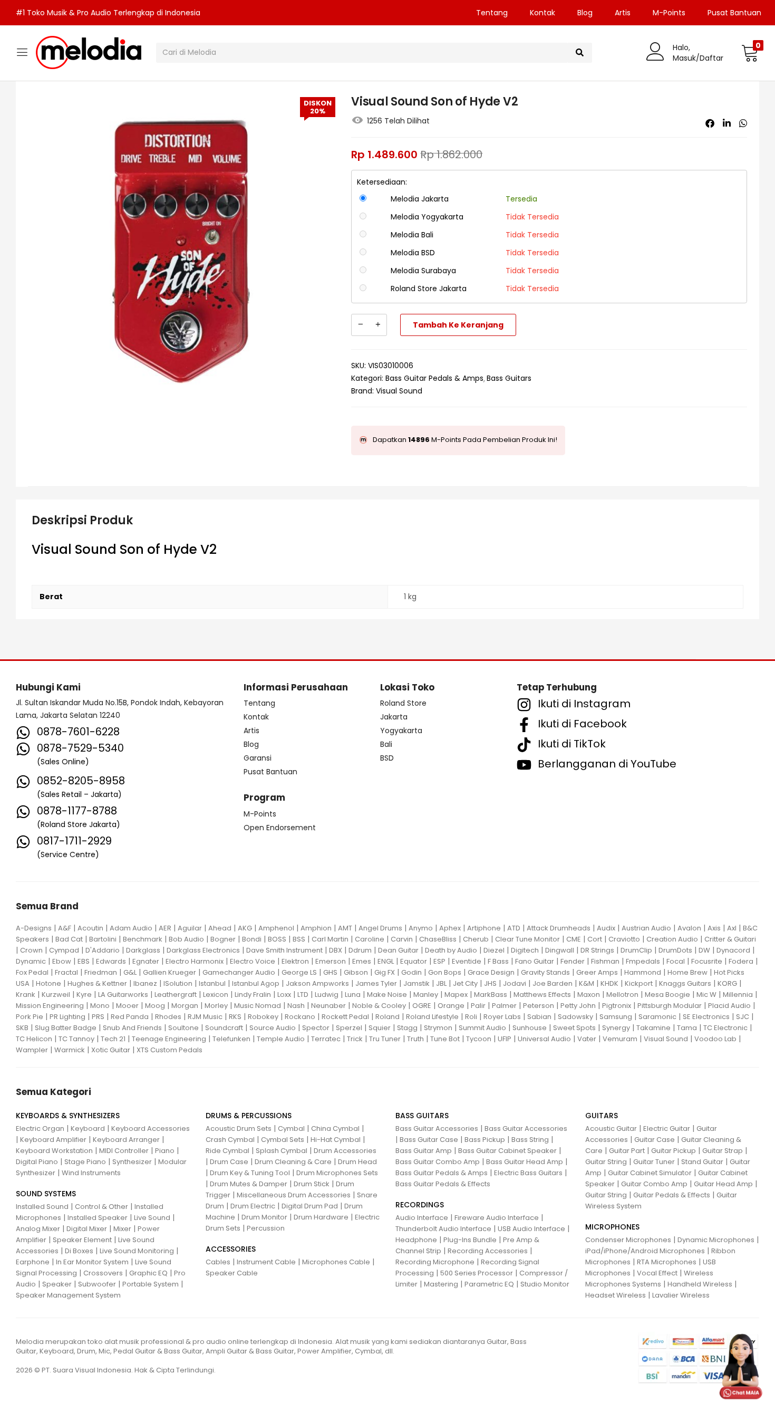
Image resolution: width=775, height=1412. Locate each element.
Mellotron (622, 995)
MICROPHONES (612, 1227)
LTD (302, 995)
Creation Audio (672, 939)
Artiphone (484, 928)
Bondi (251, 939)
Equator (413, 961)
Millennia (738, 995)
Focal (675, 961)
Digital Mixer (86, 1229)
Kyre (84, 995)
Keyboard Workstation (54, 1151)
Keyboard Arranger (126, 1140)
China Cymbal (335, 1128)
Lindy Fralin (253, 995)
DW (704, 950)
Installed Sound (42, 1207)
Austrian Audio (646, 928)
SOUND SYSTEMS (46, 1193)
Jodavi (514, 983)
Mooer (127, 1006)
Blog (585, 12)
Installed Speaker (97, 1218)
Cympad (64, 950)
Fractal (66, 972)
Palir (478, 1006)
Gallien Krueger (169, 972)
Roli (471, 1017)
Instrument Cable (266, 1262)
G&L (130, 972)
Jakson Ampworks (317, 983)
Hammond (642, 972)
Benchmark (142, 939)
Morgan (184, 1006)
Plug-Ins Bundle (470, 1240)
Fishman (605, 961)
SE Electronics (706, 1017)
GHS (330, 972)
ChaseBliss (438, 939)
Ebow (61, 961)
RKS (235, 1017)
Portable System (150, 1284)
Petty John (578, 1006)
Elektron (295, 961)
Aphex (450, 928)
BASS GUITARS (422, 1115)
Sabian (539, 1017)
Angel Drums (380, 928)
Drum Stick (312, 1184)
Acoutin (90, 928)
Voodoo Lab (715, 1039)
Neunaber (328, 1006)
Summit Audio (482, 1028)
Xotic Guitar (110, 1050)
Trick (355, 1039)
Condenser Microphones (628, 1240)
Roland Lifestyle (432, 1017)
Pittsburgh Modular (669, 1006)
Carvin (402, 939)
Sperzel (349, 1028)
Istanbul (212, 983)
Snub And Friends (132, 1028)
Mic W (706, 995)
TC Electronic (725, 1028)
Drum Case (229, 1162)
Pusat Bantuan (734, 12)
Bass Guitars (509, 378)
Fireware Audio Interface (496, 1218)
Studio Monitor (544, 1284)
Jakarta (394, 717)
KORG (727, 983)
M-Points (669, 12)
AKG (245, 928)
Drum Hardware (321, 1217)
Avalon (689, 928)
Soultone (183, 1028)
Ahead (219, 928)
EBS (84, 961)
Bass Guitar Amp (423, 1151)
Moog (155, 1006)
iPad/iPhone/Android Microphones (645, 1251)
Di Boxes (79, 1251)
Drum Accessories (345, 1151)
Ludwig (326, 995)
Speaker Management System (68, 1295)
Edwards (111, 961)
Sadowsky (575, 1017)
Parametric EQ (489, 1284)
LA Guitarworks (123, 995)
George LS (299, 972)
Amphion (316, 928)
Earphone (33, 1262)
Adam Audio (131, 928)
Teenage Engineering (169, 1039)
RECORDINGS (419, 1204)
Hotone (48, 983)
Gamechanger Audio (238, 972)
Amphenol (276, 928)
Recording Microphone (434, 1262)
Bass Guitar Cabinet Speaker (507, 1151)
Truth (415, 1039)
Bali (386, 744)
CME (573, 939)
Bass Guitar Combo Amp (437, 1162)
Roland (387, 1017)
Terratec (326, 1039)
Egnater (145, 961)
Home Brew (687, 972)
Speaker (57, 1284)
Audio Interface (421, 1218)
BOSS (277, 939)
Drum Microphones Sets (337, 1173)
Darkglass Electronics (203, 950)
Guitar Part (627, 1151)
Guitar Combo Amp (654, 1184)
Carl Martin (330, 939)
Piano (165, 1151)
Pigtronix (616, 1006)
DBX (335, 950)
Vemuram (620, 1039)
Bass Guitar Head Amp (524, 1162)
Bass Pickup (484, 1140)
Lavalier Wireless (681, 1295)
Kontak (542, 12)
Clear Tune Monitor (527, 939)
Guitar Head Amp (723, 1184)
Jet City (465, 983)
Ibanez (145, 983)
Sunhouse (529, 1028)
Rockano (300, 1017)
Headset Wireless (615, 1295)
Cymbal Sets (282, 1140)
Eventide (466, 961)
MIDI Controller (124, 1151)
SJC (742, 1017)
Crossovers (103, 1273)
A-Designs (34, 928)
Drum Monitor (264, 1217)
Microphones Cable (336, 1262)
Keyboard (88, 1128)
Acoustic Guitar (611, 1128)
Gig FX (384, 972)
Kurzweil (56, 995)
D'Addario (102, 950)
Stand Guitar (702, 1162)
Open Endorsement (280, 827)
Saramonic (657, 1017)
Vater (586, 1039)
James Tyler (376, 983)
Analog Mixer (38, 1229)
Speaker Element (82, 1240)
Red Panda (130, 1017)
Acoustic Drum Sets (239, 1128)
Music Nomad (257, 1006)
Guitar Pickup (673, 1151)
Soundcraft (224, 1028)
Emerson (330, 961)
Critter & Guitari (730, 939)
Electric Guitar (666, 1128)
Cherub (476, 939)
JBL (441, 983)
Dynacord (733, 950)
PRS (98, 1017)
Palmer (504, 1006)
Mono (100, 1006)
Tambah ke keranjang (458, 325)
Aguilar (190, 928)
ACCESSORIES (231, 1249)
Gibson (356, 972)
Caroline (369, 939)
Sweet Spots (574, 1028)
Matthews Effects (542, 995)
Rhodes (168, 1017)
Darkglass (143, 950)
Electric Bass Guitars (528, 1173)
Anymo (421, 928)
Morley (216, 1006)
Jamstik (416, 983)
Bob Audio (186, 939)
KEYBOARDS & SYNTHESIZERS (68, 1115)
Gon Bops (444, 972)
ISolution (177, 983)
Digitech (525, 950)
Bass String (530, 1140)
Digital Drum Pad (310, 1206)
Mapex (456, 995)
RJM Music (205, 1017)
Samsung (615, 1017)
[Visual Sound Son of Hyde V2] (709, 123)
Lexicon (215, 995)
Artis (623, 12)
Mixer (122, 1229)
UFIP (504, 1039)
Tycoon (478, 1039)
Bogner (223, 939)
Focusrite (706, 961)
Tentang (492, 12)
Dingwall (559, 950)
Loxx (284, 995)
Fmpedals (643, 961)
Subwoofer (97, 1284)
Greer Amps (597, 972)
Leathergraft (175, 995)
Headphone (416, 1240)
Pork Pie (29, 1017)
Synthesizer (132, 1162)
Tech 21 (113, 1039)
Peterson (538, 1006)
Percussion (266, 1228)
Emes (361, 961)
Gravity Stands (545, 972)
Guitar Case (654, 1140)
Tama (687, 1028)
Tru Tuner (385, 1039)
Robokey (263, 1017)
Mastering (441, 1284)
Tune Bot (445, 1039)
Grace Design (491, 972)
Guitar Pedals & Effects (671, 1195)
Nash (296, 1006)
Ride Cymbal (227, 1151)
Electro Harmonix (195, 961)
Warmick (69, 1050)
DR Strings (597, 950)
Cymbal (291, 1128)
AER (165, 928)
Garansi (258, 758)
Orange (451, 1006)
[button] (750, 52)
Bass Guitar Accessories (436, 1128)
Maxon (588, 995)
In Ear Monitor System (92, 1262)
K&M (586, 983)
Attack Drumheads (558, 928)
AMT (345, 928)
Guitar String (606, 1162)
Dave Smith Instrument (284, 950)
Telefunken (231, 1039)
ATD (513, 928)
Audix (606, 928)
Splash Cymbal (281, 1151)
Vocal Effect (657, 1273)
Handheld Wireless (699, 1284)
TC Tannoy (76, 1039)
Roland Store (403, 703)
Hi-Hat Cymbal (336, 1140)
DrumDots (675, 950)
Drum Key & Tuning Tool (250, 1173)
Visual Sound (399, 391)
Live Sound (152, 1218)
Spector (316, 1028)
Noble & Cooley (379, 1006)
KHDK (609, 983)
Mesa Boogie (667, 995)
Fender (572, 961)
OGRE (421, 1006)
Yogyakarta (401, 730)
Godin (411, 972)
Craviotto (624, 939)
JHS (490, 983)
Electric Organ (40, 1128)
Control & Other (101, 1207)
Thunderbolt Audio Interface (443, 1229)
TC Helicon (34, 1039)
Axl (732, 928)
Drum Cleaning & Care (293, 1162)
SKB (22, 1028)
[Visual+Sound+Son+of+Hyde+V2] (727, 123)
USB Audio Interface (531, 1229)
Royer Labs (502, 1017)
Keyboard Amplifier (53, 1140)
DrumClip (636, 950)
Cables (218, 1262)
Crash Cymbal (230, 1140)
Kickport (639, 983)
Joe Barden (552, 983)
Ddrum (360, 950)
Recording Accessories (488, 1251)
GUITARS (601, 1115)
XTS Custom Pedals (169, 1050)
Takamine (653, 1028)
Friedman (100, 972)
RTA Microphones (666, 1262)
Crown (31, 950)
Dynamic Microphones (715, 1240)
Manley (425, 995)
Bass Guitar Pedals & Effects (442, 1184)
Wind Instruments (91, 1173)
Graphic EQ (148, 1273)
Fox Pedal (32, 972)
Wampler (32, 1050)
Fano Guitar (534, 961)
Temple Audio (281, 1039)
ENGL (385, 961)
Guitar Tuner (654, 1162)
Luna (353, 995)
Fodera (741, 961)
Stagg (407, 1028)
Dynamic (31, 961)
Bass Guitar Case (429, 1140)
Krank (25, 995)
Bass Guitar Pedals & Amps (434, 378)
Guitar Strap (722, 1151)
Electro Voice (252, 961)
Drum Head (357, 1162)
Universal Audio (544, 1039)
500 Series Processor (476, 1273)
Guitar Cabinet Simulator (650, 1173)
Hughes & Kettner (97, 983)
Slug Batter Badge (65, 1028)
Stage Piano (85, 1162)
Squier (380, 1028)
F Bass (498, 961)
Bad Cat (69, 939)
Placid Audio (729, 1006)
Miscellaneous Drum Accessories (294, 1195)
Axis (714, 928)
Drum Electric (252, 1206)
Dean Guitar (398, 950)
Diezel (494, 950)
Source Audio (272, 1028)
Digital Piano (37, 1162)
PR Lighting (67, 1017)
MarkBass (490, 995)
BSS (299, 939)
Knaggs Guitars (685, 983)
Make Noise (387, 995)
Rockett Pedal (345, 1017)
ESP (439, 961)
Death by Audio (451, 950)
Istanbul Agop (255, 983)
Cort (594, 939)
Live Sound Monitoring (137, 1251)
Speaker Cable (232, 1273)
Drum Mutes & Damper (248, 1184)
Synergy (616, 1028)
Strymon (438, 1028)
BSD (387, 758)
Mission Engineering (50, 1006)
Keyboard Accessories (150, 1128)
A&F (64, 928)
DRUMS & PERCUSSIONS (249, 1115)
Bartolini (103, 939)
